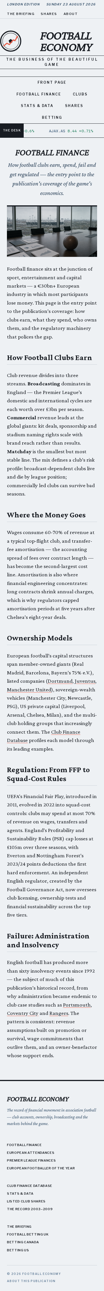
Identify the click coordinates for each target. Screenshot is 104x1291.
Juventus (85, 681)
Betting (52, 117)
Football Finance (38, 94)
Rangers (58, 1013)
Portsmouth (77, 1005)
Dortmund (60, 681)
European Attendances (30, 1153)
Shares (49, 14)
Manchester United (29, 689)
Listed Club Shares (26, 1201)
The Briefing (20, 14)
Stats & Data (37, 106)
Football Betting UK (28, 1234)
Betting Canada (23, 1242)
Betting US (18, 1250)
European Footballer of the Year (41, 1168)
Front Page (52, 82)
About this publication (31, 1281)
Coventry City (22, 1013)
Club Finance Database (29, 1186)
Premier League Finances (31, 1160)
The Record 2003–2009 (30, 1209)
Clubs (80, 94)
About (71, 14)
